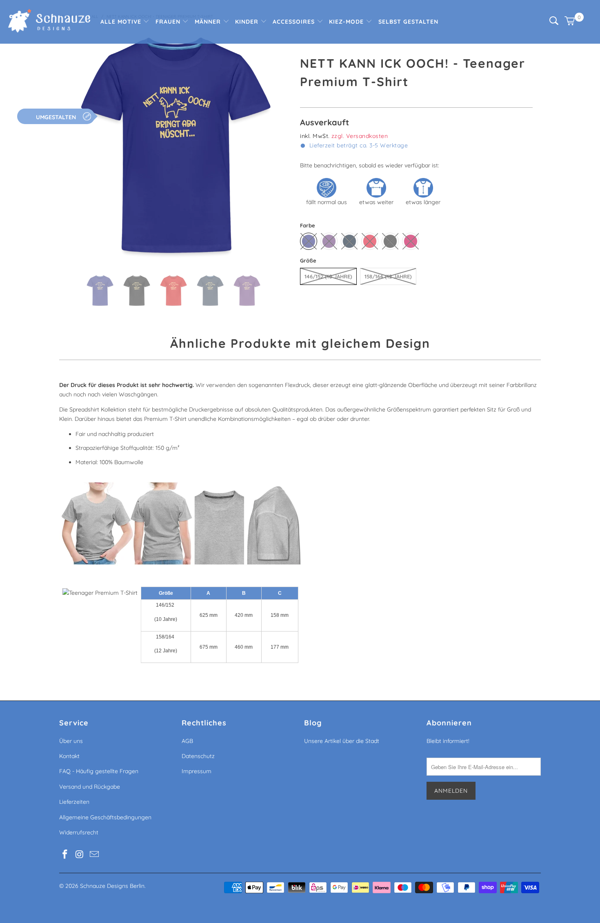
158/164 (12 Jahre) (388, 276)
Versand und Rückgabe (89, 786)
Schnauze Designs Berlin (112, 886)
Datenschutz (198, 756)
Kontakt (69, 756)
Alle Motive (121, 21)
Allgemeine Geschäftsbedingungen (105, 817)
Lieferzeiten (74, 801)
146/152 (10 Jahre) (328, 276)
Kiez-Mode (347, 21)
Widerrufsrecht (78, 832)
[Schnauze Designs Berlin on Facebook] (65, 855)
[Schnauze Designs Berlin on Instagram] (80, 855)
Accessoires (295, 21)
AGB (187, 741)
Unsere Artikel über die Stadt (341, 741)
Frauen (169, 21)
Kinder (247, 21)
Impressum (196, 771)
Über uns (71, 741)
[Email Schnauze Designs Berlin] (94, 855)
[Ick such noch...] (553, 23)
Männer (209, 21)
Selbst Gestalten (408, 21)
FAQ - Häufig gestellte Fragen (98, 771)
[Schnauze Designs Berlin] (49, 22)
